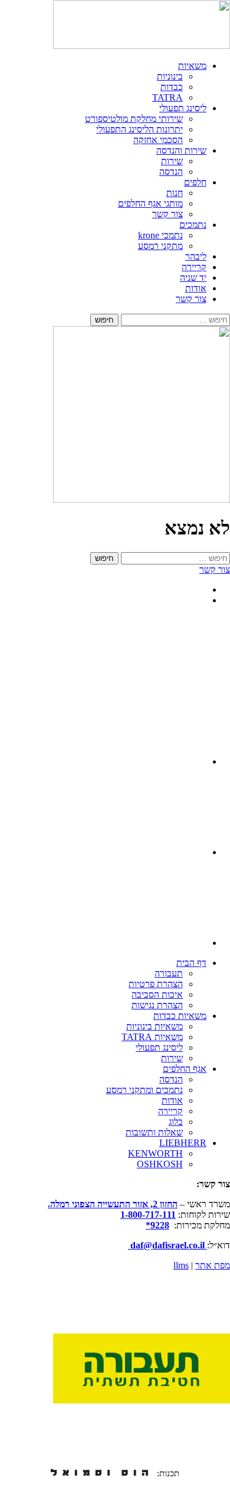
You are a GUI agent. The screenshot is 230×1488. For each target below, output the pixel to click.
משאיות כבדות (179, 1016)
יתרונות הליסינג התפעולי (139, 129)
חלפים (195, 182)
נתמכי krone (160, 235)
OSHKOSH (160, 1164)
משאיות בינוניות (154, 1026)
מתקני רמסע (160, 246)
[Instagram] (166, 761)
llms (181, 1265)
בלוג (176, 1122)
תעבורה (169, 973)
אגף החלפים (184, 1069)
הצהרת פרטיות (156, 984)
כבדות (171, 87)
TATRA (167, 97)
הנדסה (171, 172)
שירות (172, 161)
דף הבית (191, 963)
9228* (157, 1225)
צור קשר (167, 214)
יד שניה (193, 278)
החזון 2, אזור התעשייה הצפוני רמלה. (113, 1204)
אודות (195, 288)
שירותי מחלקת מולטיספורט (134, 119)
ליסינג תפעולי (182, 108)
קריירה (194, 267)
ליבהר (195, 256)
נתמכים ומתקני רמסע (144, 1090)
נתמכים (192, 225)
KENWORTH (155, 1153)
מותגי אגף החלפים (150, 203)
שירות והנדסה (181, 150)
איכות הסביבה (157, 994)
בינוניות (170, 76)
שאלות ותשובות (154, 1132)
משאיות (192, 66)
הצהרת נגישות (157, 1005)
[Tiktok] (166, 852)
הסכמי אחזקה (158, 140)
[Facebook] (166, 943)
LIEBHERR (182, 1143)
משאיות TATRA (152, 1037)
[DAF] (141, 46)
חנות (174, 193)
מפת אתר (212, 1265)
